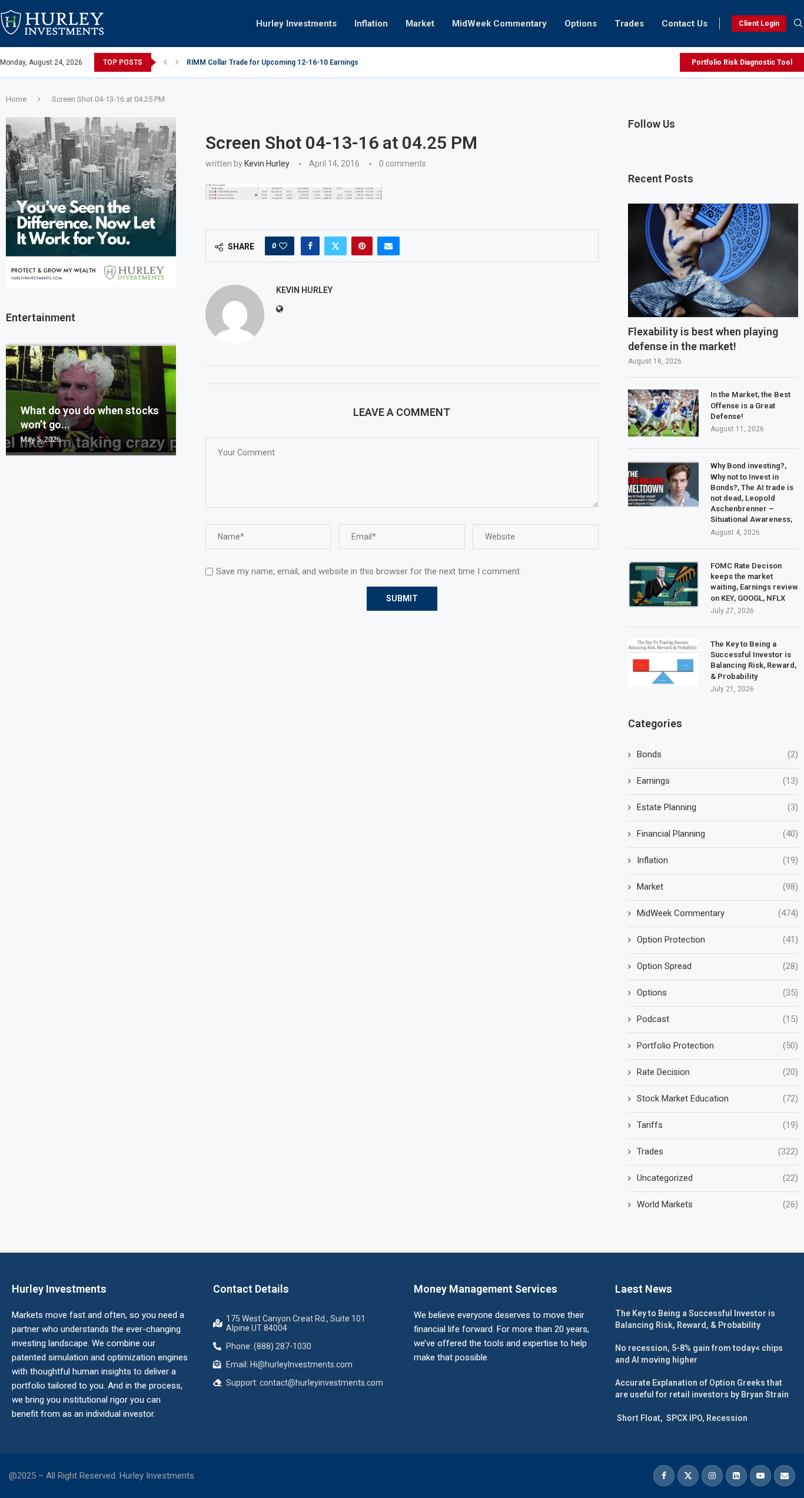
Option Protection (717, 939)
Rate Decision (717, 1072)
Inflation (371, 23)
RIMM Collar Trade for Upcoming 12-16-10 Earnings (272, 62)
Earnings (717, 780)
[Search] (798, 23)
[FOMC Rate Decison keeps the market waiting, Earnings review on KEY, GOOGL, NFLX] (663, 584)
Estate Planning (717, 807)
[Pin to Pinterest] (362, 246)
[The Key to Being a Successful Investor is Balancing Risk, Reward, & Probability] (663, 662)
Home (16, 99)
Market (420, 23)
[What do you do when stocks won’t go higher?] (91, 399)
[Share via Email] (388, 246)
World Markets (717, 1204)
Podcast (717, 1019)
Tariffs (717, 1125)
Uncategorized (717, 1178)
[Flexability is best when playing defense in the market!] (713, 260)
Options (580, 23)
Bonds (717, 754)
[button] (165, 62)
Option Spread (717, 966)
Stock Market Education (717, 1098)
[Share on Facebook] (310, 246)
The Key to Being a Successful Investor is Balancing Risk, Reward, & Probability (753, 660)
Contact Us (684, 23)
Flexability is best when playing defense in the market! (703, 338)
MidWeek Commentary (499, 23)
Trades (629, 23)
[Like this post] (283, 246)
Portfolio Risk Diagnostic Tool (742, 62)
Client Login (759, 23)
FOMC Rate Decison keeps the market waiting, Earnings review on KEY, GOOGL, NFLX (754, 581)
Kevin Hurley (267, 163)
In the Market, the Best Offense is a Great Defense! (750, 405)
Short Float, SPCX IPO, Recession (681, 1418)
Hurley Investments (296, 23)
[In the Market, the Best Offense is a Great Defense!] (663, 413)
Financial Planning (717, 833)
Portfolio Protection (717, 1045)
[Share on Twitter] (335, 246)
